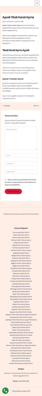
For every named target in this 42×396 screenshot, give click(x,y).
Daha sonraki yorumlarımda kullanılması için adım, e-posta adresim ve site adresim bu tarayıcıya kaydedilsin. (20, 182)
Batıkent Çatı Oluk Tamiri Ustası (21, 335)
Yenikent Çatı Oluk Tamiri (21, 248)
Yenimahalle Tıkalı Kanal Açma (21, 325)
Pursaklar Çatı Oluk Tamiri (21, 271)
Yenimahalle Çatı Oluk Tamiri (21, 322)
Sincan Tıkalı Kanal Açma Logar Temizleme (21, 345)
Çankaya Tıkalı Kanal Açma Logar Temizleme (21, 320)
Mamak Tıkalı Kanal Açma (21, 340)
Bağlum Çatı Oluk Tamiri (21, 266)
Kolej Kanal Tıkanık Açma (21, 245)
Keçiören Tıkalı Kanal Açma (21, 309)
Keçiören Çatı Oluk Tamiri (21, 307)
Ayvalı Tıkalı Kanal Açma (21, 294)
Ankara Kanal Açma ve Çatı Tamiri (21, 363)
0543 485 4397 (12, 3)
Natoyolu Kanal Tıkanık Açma (21, 261)
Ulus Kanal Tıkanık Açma (21, 358)
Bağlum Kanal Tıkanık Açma (21, 263)
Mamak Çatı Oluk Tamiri (21, 338)
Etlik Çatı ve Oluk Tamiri (21, 273)
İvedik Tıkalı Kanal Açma (21, 304)
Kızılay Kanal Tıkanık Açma (21, 279)
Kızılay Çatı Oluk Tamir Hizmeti (21, 281)
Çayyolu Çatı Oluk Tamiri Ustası (21, 312)
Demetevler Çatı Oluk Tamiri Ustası (21, 333)
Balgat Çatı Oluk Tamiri (21, 253)
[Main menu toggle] (37, 3)
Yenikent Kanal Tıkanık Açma (21, 250)
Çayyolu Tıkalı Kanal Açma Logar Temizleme (21, 314)
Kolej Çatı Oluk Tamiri (21, 243)
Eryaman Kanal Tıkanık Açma (21, 356)
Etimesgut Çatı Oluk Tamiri (21, 286)
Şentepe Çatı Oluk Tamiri (21, 284)
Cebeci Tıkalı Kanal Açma (21, 330)
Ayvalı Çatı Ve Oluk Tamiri (21, 291)
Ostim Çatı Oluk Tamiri (21, 235)
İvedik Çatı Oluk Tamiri (21, 302)
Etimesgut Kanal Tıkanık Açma (21, 289)
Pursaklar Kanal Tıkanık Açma (21, 268)
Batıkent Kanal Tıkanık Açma (21, 353)
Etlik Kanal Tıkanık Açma (21, 276)
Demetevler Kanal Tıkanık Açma (21, 351)
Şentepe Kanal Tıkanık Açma (21, 348)
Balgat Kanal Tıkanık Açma (21, 255)
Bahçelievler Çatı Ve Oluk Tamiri (21, 297)
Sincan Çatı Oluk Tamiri (21, 232)
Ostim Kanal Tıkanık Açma (21, 361)
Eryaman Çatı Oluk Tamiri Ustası (21, 343)
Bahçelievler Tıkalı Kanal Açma (21, 299)
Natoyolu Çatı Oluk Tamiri (21, 258)
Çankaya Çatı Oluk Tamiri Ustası (21, 317)
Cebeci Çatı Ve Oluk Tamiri (21, 327)
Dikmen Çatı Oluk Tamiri (21, 237)
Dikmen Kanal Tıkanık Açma (21, 240)
